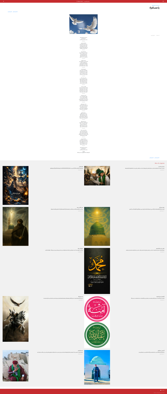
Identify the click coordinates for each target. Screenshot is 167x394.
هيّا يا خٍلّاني (81, 166)
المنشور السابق (15, 11)
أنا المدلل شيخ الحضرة (160, 296)
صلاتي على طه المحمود (160, 248)
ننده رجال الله (80, 296)
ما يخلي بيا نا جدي (161, 166)
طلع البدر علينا (80, 248)
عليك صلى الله (161, 207)
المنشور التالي (10, 11)
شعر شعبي (157, 5)
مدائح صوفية (154, 5)
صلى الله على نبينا (80, 207)
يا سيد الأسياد (80, 350)
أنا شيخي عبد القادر (161, 350)
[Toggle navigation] (163, 1)
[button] (163, 390)
